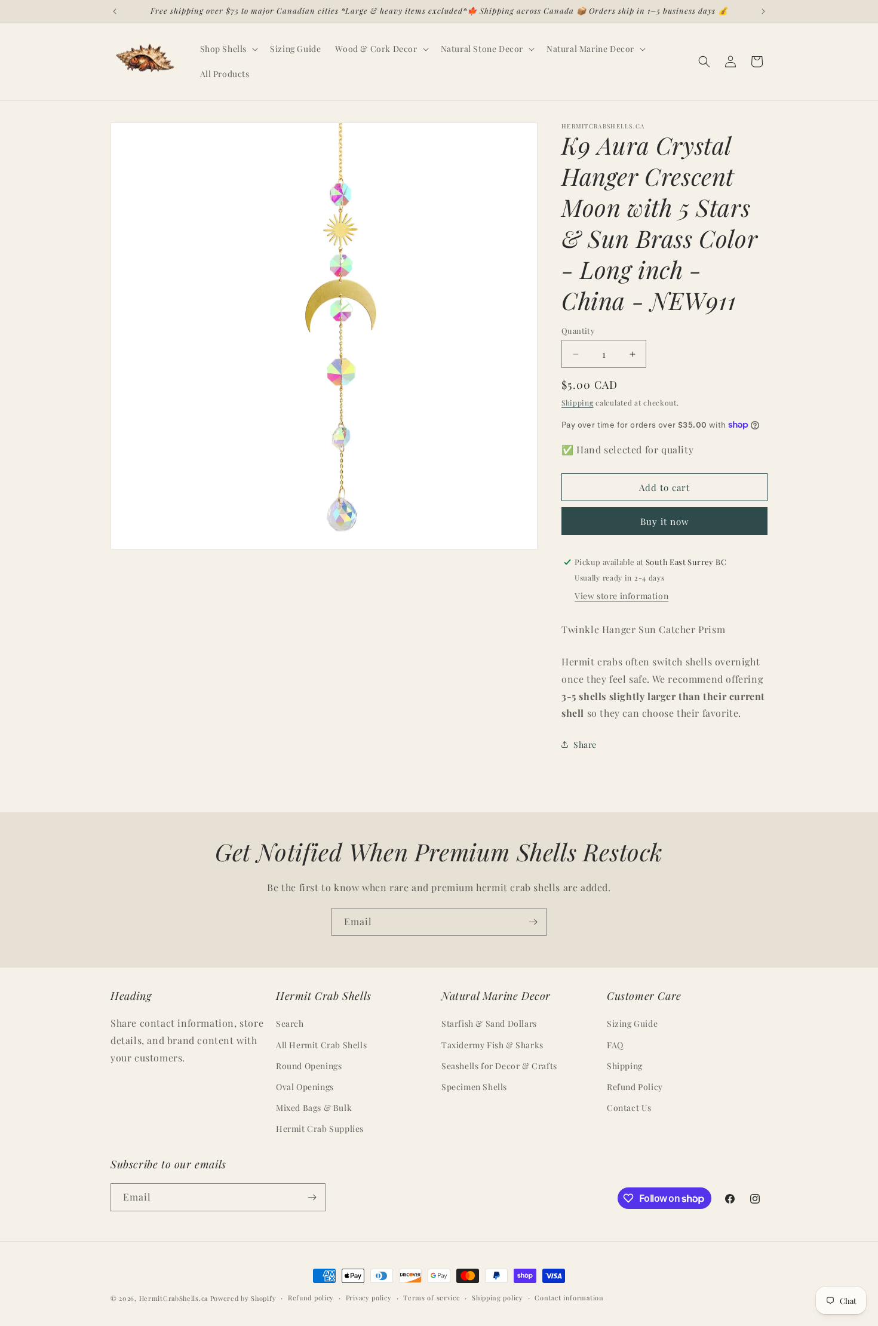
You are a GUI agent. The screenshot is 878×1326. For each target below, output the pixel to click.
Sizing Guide (632, 1024)
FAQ (615, 1045)
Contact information (569, 1297)
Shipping (577, 402)
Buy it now (664, 521)
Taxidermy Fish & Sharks (492, 1045)
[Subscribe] (533, 922)
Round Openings (309, 1066)
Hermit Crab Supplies (320, 1129)
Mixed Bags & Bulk (314, 1108)
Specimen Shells (474, 1086)
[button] (228, 49)
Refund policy (311, 1297)
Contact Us (629, 1108)
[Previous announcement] (115, 11)
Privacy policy (369, 1297)
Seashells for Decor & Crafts (499, 1066)
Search (290, 1024)
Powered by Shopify (243, 1298)
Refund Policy (635, 1086)
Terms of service (431, 1297)
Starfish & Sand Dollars (489, 1024)
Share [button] (585, 744)
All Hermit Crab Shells (321, 1045)
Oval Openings (305, 1086)
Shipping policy (497, 1297)
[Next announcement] (763, 11)
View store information (621, 595)
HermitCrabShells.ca (173, 1298)
